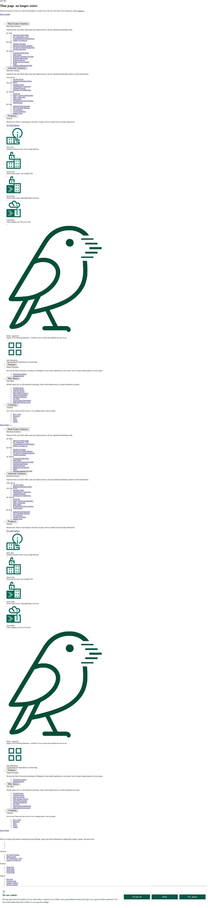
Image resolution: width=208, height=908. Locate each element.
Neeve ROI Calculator (20, 395)
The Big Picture (18, 79)
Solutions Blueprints (20, 397)
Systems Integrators (19, 49)
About (15, 420)
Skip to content (5, 14)
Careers (15, 421)
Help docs (9, 879)
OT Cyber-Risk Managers (21, 108)
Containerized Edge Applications (23, 38)
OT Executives (18, 110)
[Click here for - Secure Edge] (6, 175)
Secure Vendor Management (22, 400)
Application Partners (19, 374)
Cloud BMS (10, 872)
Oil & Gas (16, 93)
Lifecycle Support (19, 391)
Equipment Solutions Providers (23, 56)
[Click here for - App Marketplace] (6, 339)
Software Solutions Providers (22, 65)
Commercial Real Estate (21, 53)
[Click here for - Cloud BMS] (6, 200)
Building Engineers (19, 44)
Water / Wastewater (19, 97)
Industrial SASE (18, 85)
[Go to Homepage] (10, 19)
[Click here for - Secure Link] (6, 151)
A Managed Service (19, 88)
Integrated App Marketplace (22, 90)
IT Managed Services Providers (23, 101)
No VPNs (16, 399)
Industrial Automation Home (22, 81)
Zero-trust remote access (21, 35)
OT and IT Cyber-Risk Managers (23, 47)
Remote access (11, 857)
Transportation (17, 102)
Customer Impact (18, 390)
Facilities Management (20, 58)
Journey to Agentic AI (20, 40)
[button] (18, 23)
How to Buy (17, 414)
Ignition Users (17, 113)
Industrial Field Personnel (21, 106)
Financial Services (19, 60)
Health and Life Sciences (21, 62)
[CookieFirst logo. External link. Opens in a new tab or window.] (3, 891)
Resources (16, 416)
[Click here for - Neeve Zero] (6, 127)
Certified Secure (18, 388)
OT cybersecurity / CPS (21, 37)
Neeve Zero (10, 867)
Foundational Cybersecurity (22, 86)
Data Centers (17, 55)
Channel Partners (18, 376)
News (15, 418)
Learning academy (12, 883)
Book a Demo (4, 425)
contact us (81, 11)
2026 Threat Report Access (21, 402)
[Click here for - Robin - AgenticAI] (6, 224)
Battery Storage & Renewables (23, 95)
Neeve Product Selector (20, 393)
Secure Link (10, 869)
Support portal (11, 881)
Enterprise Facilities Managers (23, 46)
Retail (15, 63)
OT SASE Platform (12, 125)
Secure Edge (10, 871)
